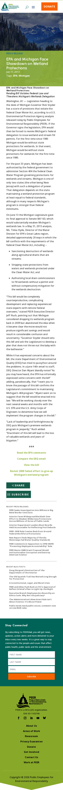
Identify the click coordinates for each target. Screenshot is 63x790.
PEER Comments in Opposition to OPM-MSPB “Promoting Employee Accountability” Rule (31, 544)
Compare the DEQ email (31, 458)
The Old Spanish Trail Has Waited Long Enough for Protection (33, 577)
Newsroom (31, 736)
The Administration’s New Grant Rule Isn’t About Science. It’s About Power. (30, 600)
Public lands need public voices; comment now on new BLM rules (32, 606)
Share (20, 485)
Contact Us (31, 757)
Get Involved (31, 752)
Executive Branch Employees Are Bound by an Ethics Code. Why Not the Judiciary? (32, 594)
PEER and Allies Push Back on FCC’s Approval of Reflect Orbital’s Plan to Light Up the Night (32, 588)
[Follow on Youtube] (38, 718)
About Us (31, 725)
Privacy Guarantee (31, 741)
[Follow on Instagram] (25, 718)
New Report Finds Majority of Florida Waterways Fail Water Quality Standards (29, 538)
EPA (15, 75)
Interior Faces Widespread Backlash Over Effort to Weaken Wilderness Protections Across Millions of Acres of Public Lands (30, 518)
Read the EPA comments (31, 452)
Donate (49, 6)
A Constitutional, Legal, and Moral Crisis (29, 583)
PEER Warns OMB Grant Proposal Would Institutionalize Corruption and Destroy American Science (29, 552)
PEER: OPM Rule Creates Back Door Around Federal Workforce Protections (30, 532)
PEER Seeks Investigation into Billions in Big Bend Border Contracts (31, 511)
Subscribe (20, 494)
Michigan (24, 75)
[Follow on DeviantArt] (44, 718)
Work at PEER (31, 762)
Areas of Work (31, 731)
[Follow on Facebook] (18, 718)
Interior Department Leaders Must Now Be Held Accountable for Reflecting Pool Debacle (32, 526)
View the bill (31, 465)
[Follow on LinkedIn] (31, 718)
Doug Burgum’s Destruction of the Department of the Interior (27, 571)
